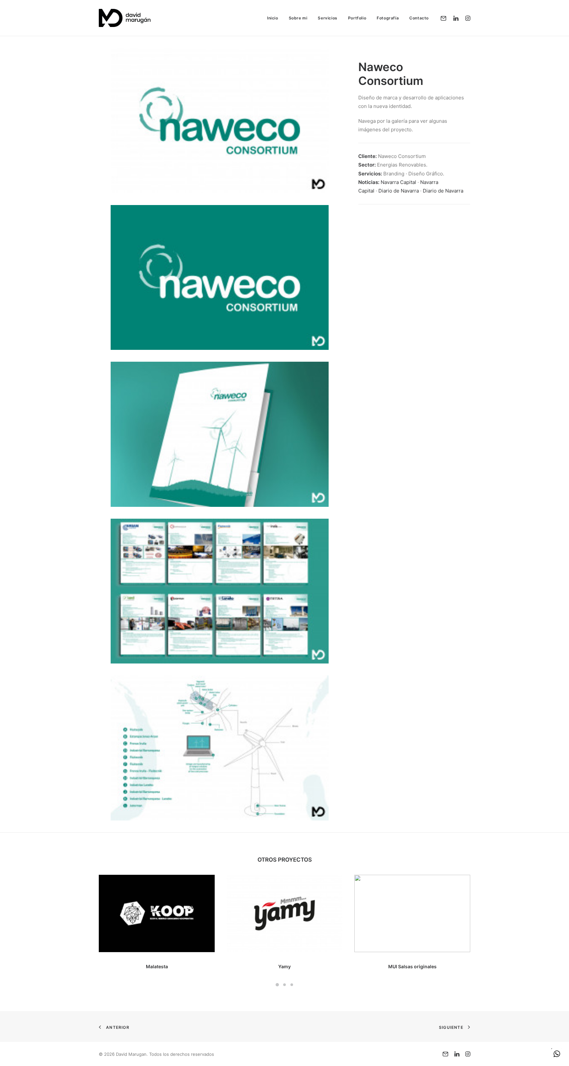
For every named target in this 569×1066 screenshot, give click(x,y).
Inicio (272, 17)
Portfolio (357, 17)
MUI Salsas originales (412, 966)
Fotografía (388, 17)
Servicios (327, 17)
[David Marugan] (124, 18)
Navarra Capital (398, 182)
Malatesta (157, 966)
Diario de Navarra (398, 191)
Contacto (419, 17)
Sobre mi (298, 17)
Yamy (284, 966)
